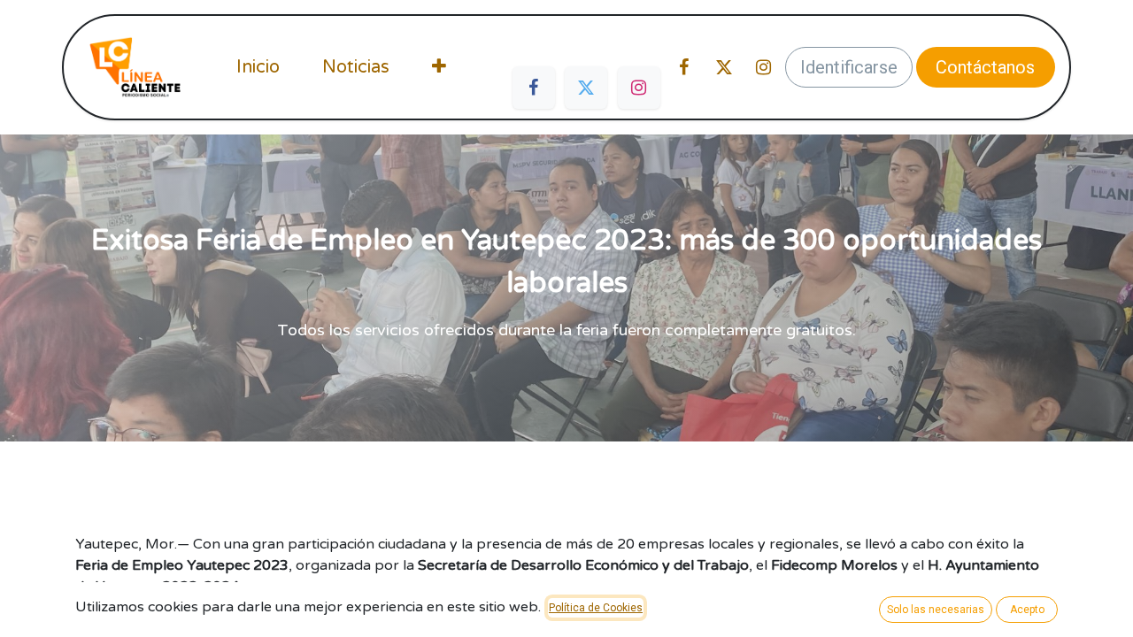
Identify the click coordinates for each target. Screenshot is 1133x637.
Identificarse (849, 67)
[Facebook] (534, 87)
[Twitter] (586, 87)
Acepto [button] (1027, 609)
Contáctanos (985, 67)
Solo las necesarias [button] (935, 609)
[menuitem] (258, 67)
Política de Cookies (596, 608)
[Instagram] (639, 87)
